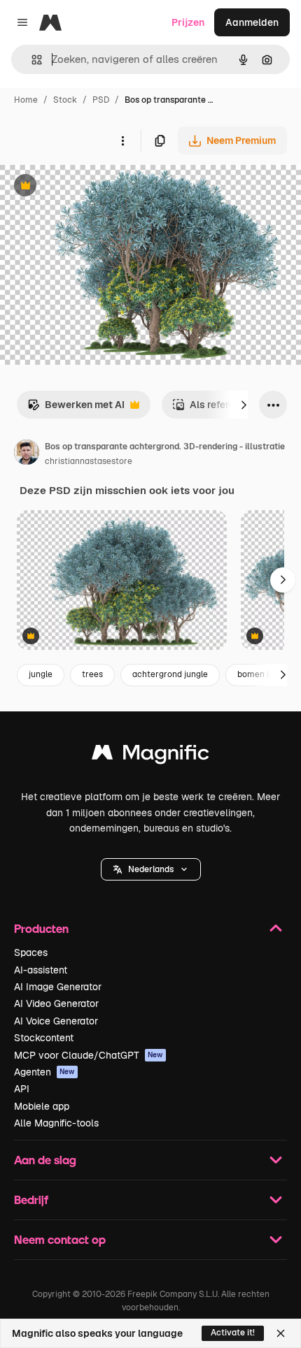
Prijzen (188, 22)
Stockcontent (44, 1037)
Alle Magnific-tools (56, 1123)
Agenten (44, 1072)
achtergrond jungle (170, 674)
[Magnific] (150, 756)
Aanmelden (252, 22)
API (21, 1088)
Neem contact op (60, 1239)
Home (26, 100)
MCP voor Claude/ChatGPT (88, 1055)
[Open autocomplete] (31, 60)
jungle (40, 674)
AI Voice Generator (56, 1021)
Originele (92, 187)
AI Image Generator (58, 986)
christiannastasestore (88, 461)
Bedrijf (31, 1199)
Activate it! (233, 1332)
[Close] (280, 1333)
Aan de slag (45, 1159)
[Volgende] (243, 405)
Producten (41, 928)
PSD (100, 100)
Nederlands (151, 869)
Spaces (31, 952)
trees (92, 674)
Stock (65, 100)
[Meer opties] (122, 140)
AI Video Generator (56, 1003)
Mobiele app (41, 1106)
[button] (151, 869)
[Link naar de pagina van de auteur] (26, 454)
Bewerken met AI (76, 408)
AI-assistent (40, 970)
